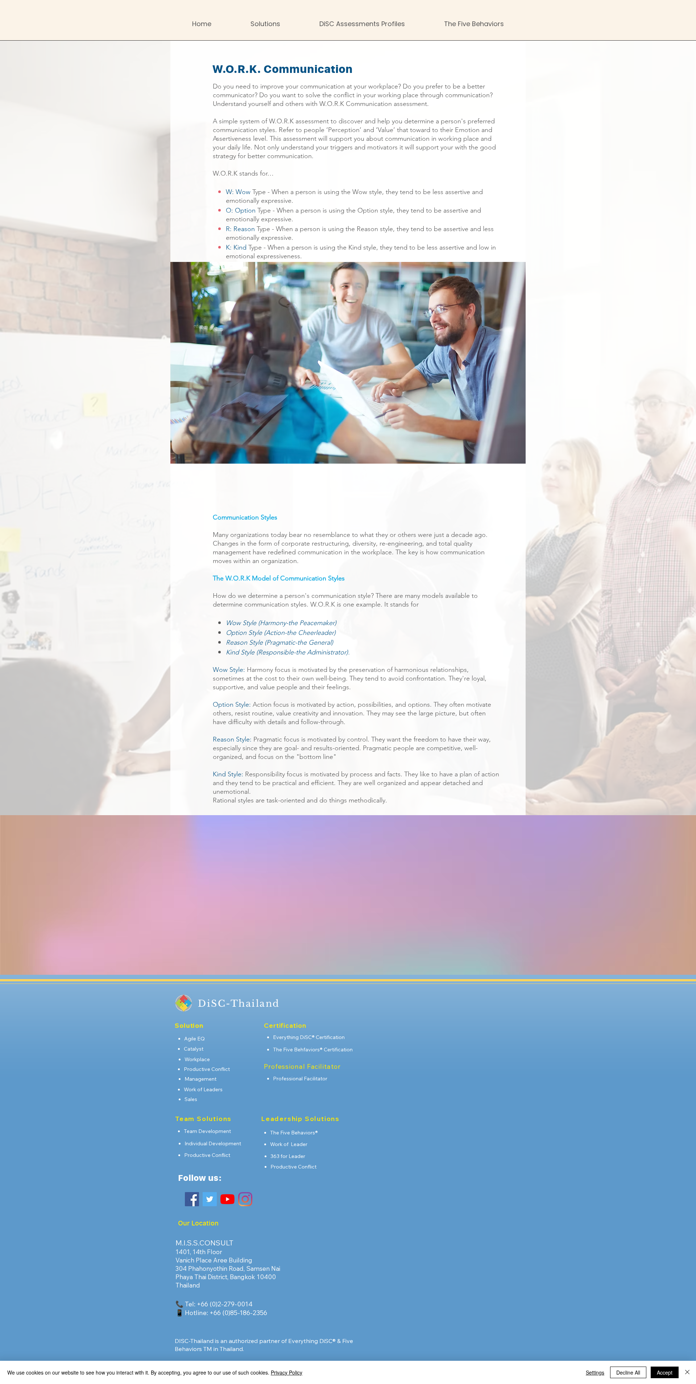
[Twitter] (210, 1199)
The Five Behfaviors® (298, 1049)
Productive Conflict (207, 1069)
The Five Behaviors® (294, 1132)
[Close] (687, 1372)
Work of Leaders (203, 1089)
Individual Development (213, 1143)
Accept (664, 1372)
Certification (338, 1049)
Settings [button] (595, 1372)
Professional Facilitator (300, 1078)
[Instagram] (245, 1199)
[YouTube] (227, 1199)
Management (200, 1079)
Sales (191, 1099)
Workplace (197, 1059)
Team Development (207, 1131)
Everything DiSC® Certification (309, 1037)
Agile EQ (194, 1038)
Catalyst (193, 1049)
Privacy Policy (286, 1372)
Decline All (628, 1372)
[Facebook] (192, 1199)
